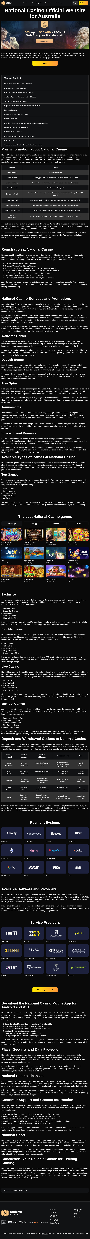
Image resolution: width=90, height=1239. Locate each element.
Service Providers (10, 119)
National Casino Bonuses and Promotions (19, 92)
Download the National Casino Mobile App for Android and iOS (26, 123)
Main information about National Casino (18, 84)
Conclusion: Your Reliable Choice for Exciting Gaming (23, 145)
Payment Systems (10, 110)
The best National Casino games (15, 101)
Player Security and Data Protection (16, 127)
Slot (76, 523)
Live (32, 523)
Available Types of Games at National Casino (20, 97)
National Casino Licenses (13, 132)
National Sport (9, 141)
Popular (10, 523)
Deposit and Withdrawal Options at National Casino (22, 106)
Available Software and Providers (16, 114)
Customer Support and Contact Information (19, 136)
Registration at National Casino (15, 88)
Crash (55, 523)
